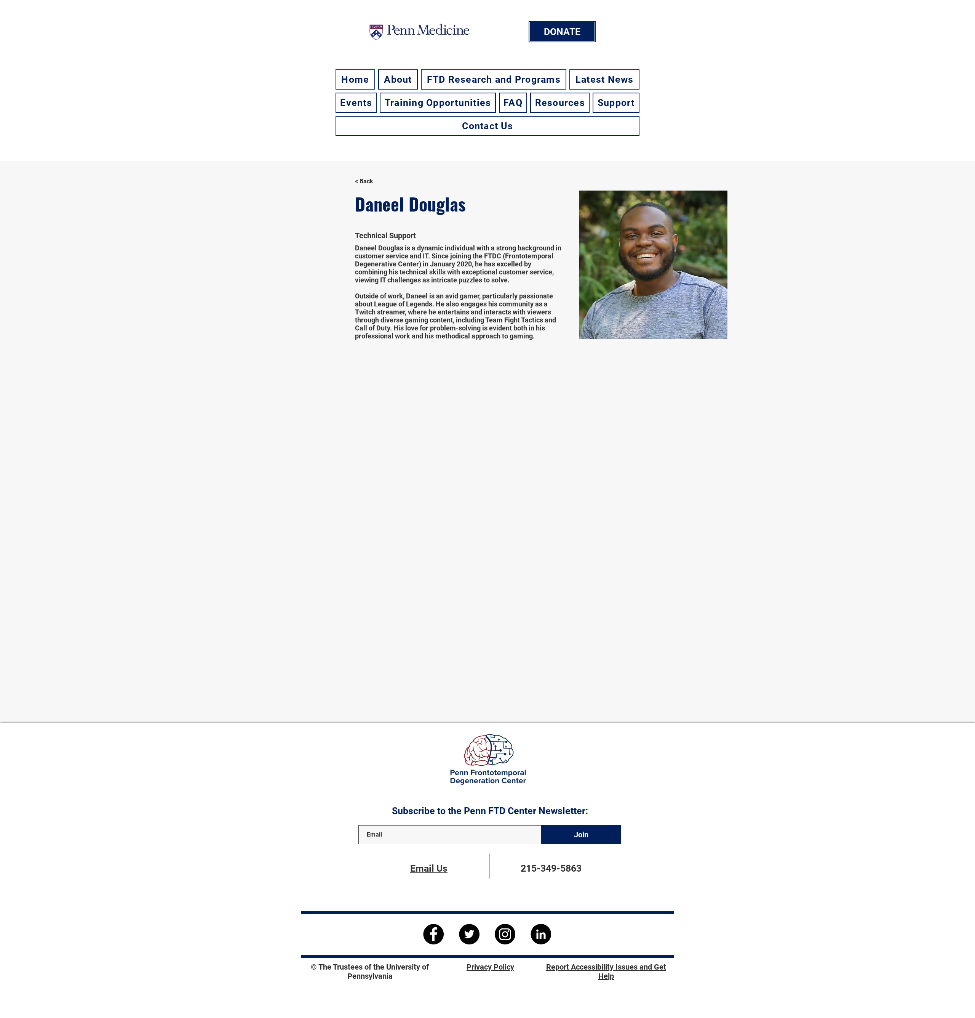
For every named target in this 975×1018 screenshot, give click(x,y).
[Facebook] (433, 934)
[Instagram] (505, 934)
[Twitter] (469, 934)
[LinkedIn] (541, 934)
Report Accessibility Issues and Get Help (606, 971)
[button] (398, 79)
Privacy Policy (490, 967)
